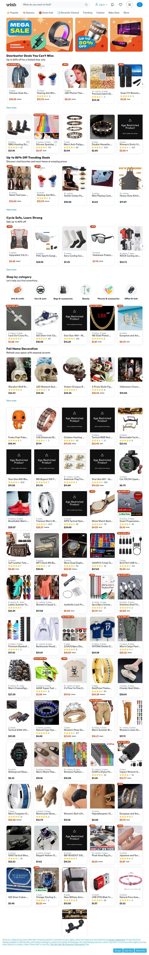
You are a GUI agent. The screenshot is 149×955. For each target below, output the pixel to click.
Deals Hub (47, 12)
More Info (140, 950)
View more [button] (11, 107)
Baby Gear (114, 12)
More (126, 12)
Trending (87, 12)
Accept (118, 950)
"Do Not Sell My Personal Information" (68, 944)
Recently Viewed (70, 12)
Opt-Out (129, 950)
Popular (14, 12)
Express (30, 12)
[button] (102, 4)
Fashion (100, 12)
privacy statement (117, 939)
